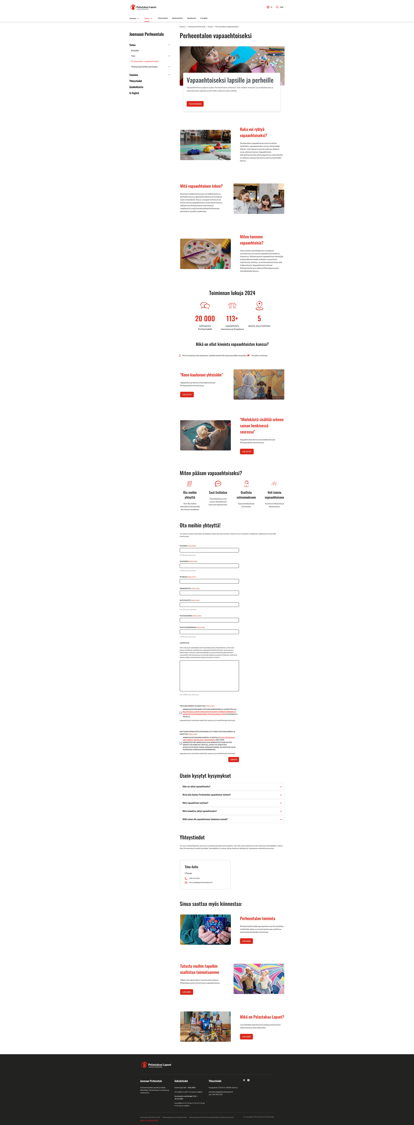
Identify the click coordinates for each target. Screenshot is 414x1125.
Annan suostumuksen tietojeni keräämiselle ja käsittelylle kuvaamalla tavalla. (210, 713)
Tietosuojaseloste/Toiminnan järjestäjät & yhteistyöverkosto (211, 1117)
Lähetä (233, 759)
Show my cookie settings (149, 1120)
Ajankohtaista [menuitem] (177, 18)
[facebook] (244, 1080)
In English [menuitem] (204, 18)
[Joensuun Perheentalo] (143, 7)
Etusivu (182, 27)
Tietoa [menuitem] (146, 18)
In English (134, 93)
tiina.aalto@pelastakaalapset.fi (201, 882)
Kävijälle (135, 50)
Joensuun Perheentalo (196, 27)
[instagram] (248, 1080)
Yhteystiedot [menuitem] (163, 18)
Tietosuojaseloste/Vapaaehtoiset (174, 1117)
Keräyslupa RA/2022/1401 (150, 1117)
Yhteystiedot (135, 81)
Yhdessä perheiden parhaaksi (144, 66)
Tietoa (210, 27)
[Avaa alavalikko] (138, 18)
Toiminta (133, 75)
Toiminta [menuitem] (132, 18)
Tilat (133, 56)
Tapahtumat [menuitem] (191, 18)
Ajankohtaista (136, 87)
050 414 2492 (194, 878)
